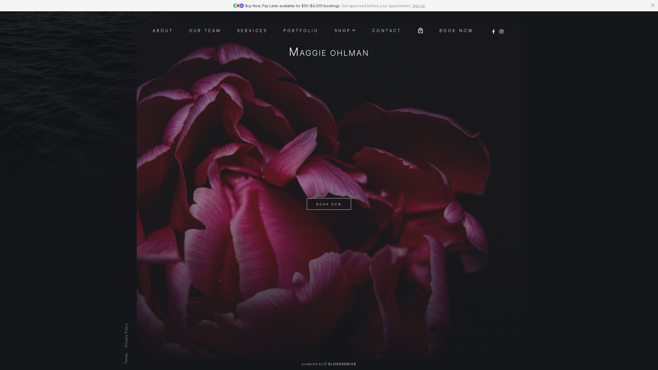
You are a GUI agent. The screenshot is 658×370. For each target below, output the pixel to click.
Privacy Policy (126, 335)
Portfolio (301, 30)
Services (252, 30)
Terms (126, 358)
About (163, 30)
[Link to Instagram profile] (501, 29)
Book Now (329, 204)
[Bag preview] (420, 29)
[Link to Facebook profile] (493, 29)
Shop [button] (343, 30)
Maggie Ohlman (329, 53)
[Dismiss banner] (653, 5)
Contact (386, 30)
